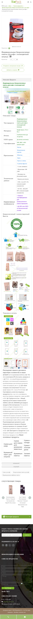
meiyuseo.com (22, 612)
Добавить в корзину (12, 70)
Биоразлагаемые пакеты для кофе (21, 472)
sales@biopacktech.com (8, 601)
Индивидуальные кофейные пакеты (11, 475)
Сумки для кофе (6, 472)
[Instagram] (13, 545)
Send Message (8, 588)
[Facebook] (3, 545)
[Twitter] (10, 545)
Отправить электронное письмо (12, 65)
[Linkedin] (6, 545)
